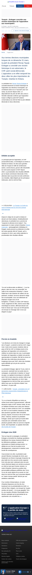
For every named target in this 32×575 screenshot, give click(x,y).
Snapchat (13, 537)
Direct (28, 6)
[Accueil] (16, 1)
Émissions (20, 6)
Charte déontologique (21, 559)
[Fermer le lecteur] (30, 572)
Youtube (10, 537)
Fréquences (4, 548)
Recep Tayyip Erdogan (19, 83)
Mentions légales (6, 556)
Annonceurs (4, 543)
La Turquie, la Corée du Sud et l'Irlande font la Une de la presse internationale (15, 207)
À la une (4, 6)
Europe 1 (5, 26)
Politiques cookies (20, 556)
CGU (17, 553)
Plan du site (19, 551)
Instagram (5, 537)
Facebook (8, 537)
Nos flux (18, 548)
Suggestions (10, 52)
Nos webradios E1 (6, 551)
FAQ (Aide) (4, 553)
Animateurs (4, 545)
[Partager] (3, 31)
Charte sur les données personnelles (7, 562)
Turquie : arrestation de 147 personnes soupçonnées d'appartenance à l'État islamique (16, 391)
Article (3, 52)
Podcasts (12, 6)
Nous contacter (5, 540)
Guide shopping (20, 543)
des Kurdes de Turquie (9, 427)
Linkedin (16, 537)
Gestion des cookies (6, 559)
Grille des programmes (21, 540)
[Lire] (20, 572)
